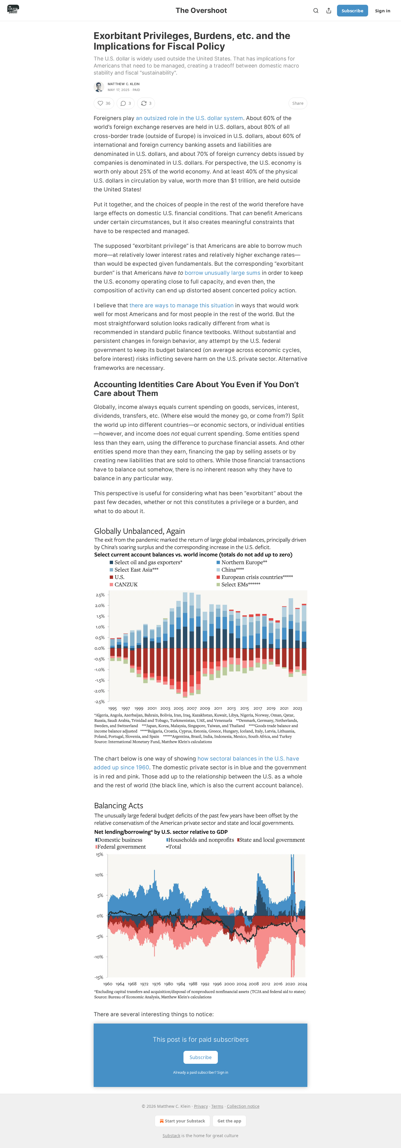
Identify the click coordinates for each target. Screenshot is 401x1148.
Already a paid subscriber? (200, 1072)
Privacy (201, 1106)
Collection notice (243, 1106)
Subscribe (352, 11)
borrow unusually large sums (222, 272)
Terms (217, 1106)
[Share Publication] (329, 10)
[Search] (316, 10)
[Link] (85, 389)
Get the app (229, 1121)
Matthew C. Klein (123, 84)
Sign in (382, 11)
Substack (171, 1135)
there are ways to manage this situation (181, 305)
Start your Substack (185, 1121)
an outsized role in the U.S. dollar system (189, 118)
